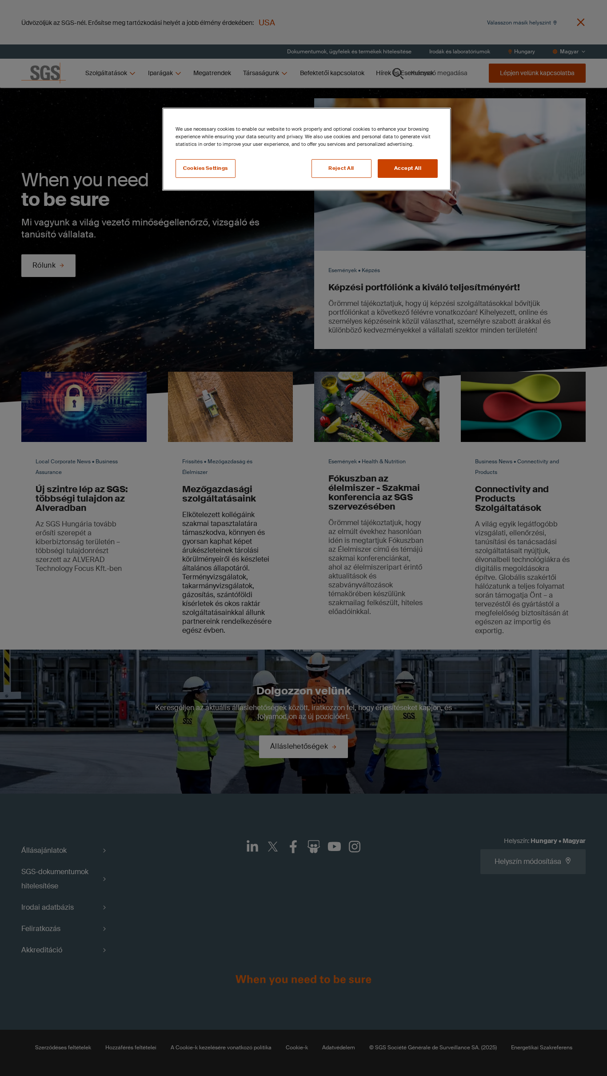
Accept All (408, 168)
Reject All (341, 168)
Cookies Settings (205, 168)
